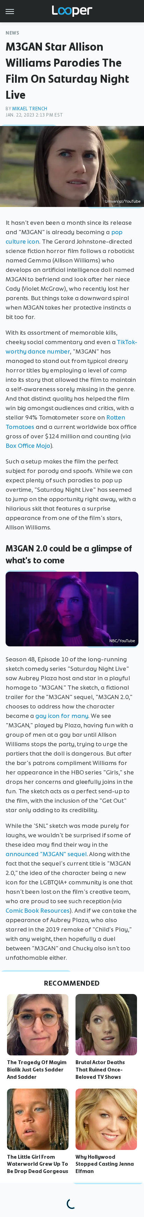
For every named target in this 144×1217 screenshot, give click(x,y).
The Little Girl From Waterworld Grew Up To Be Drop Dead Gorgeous (37, 1164)
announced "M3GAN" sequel (46, 854)
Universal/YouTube (123, 201)
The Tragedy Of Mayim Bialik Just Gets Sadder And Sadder (36, 1070)
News (12, 33)
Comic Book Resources (38, 910)
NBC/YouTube (122, 641)
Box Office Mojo (28, 445)
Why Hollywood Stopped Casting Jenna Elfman (104, 1164)
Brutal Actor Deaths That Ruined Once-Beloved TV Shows (100, 1070)
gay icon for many (61, 716)
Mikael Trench (30, 109)
